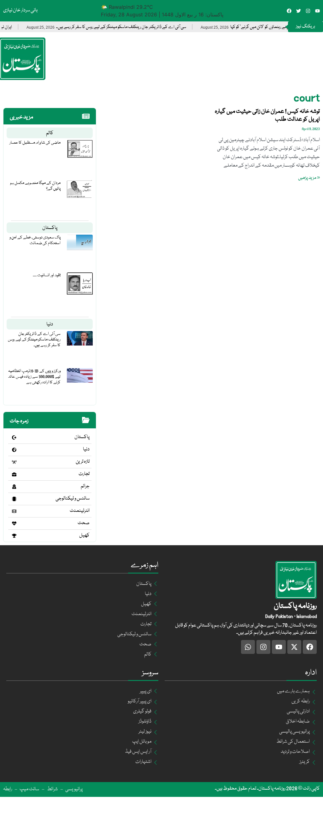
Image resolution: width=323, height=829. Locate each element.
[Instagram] (308, 11)
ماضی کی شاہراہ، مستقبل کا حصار (35, 143)
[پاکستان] (14, 437)
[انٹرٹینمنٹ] (14, 511)
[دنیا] (14, 449)
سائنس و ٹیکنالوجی (73, 498)
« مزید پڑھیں (309, 177)
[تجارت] (14, 474)
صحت (84, 523)
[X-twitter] (294, 647)
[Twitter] (298, 11)
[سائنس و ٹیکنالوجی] (14, 499)
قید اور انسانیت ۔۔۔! (47, 275)
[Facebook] (289, 11)
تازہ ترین (83, 462)
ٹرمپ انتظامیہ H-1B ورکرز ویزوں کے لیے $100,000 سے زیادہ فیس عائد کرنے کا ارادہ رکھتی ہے (34, 377)
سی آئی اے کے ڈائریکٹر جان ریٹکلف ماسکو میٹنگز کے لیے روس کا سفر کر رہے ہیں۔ (137, 27)
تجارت (84, 474)
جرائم (85, 486)
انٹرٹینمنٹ (80, 511)
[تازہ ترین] (14, 462)
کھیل (84, 535)
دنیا (49, 324)
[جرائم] (14, 486)
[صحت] (14, 523)
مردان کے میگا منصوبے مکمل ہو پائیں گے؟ (35, 186)
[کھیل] (14, 535)
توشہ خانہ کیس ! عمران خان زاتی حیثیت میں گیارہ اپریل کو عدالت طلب (267, 115)
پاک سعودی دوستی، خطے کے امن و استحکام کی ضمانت (35, 240)
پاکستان (49, 228)
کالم (49, 133)
